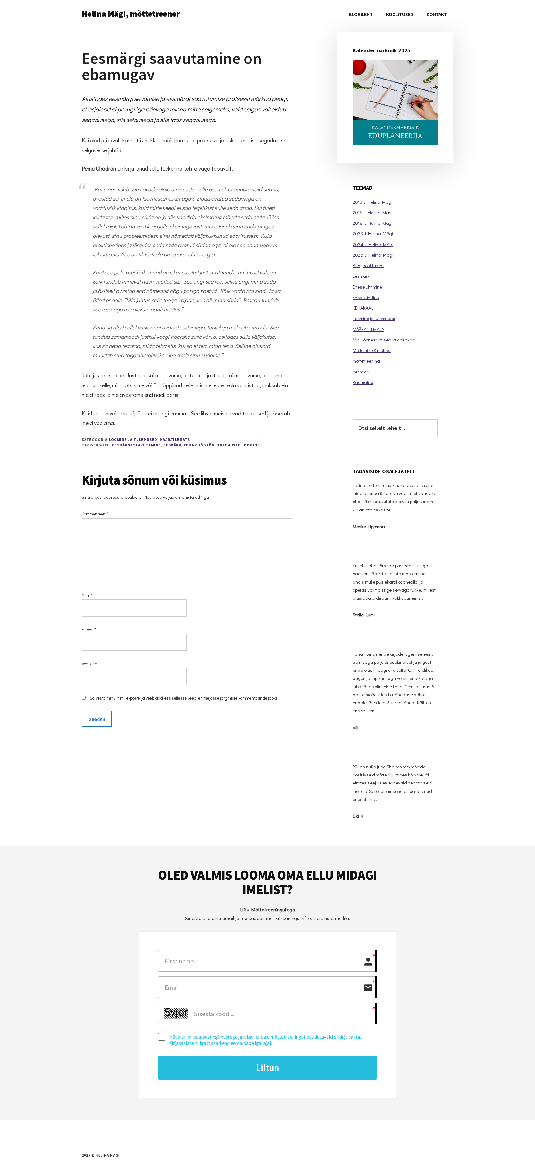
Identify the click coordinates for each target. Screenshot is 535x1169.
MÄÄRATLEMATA (175, 439)
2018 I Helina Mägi (373, 223)
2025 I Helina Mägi (373, 255)
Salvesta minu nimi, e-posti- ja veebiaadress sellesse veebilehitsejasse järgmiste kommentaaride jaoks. (184, 698)
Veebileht (90, 664)
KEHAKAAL (363, 308)
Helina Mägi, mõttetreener (131, 13)
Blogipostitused (368, 265)
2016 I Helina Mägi (373, 212)
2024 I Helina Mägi (373, 244)
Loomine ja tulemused (133, 439)
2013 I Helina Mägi (372, 202)
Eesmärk (172, 445)
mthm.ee (361, 371)
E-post (89, 629)
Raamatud (363, 382)
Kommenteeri (95, 514)
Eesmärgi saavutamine (136, 445)
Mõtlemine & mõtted (372, 350)
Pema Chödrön (199, 445)
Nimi (87, 595)
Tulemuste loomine (238, 445)
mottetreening (366, 361)
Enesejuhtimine (367, 287)
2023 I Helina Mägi (373, 233)
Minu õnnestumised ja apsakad (384, 340)
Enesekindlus (366, 297)
